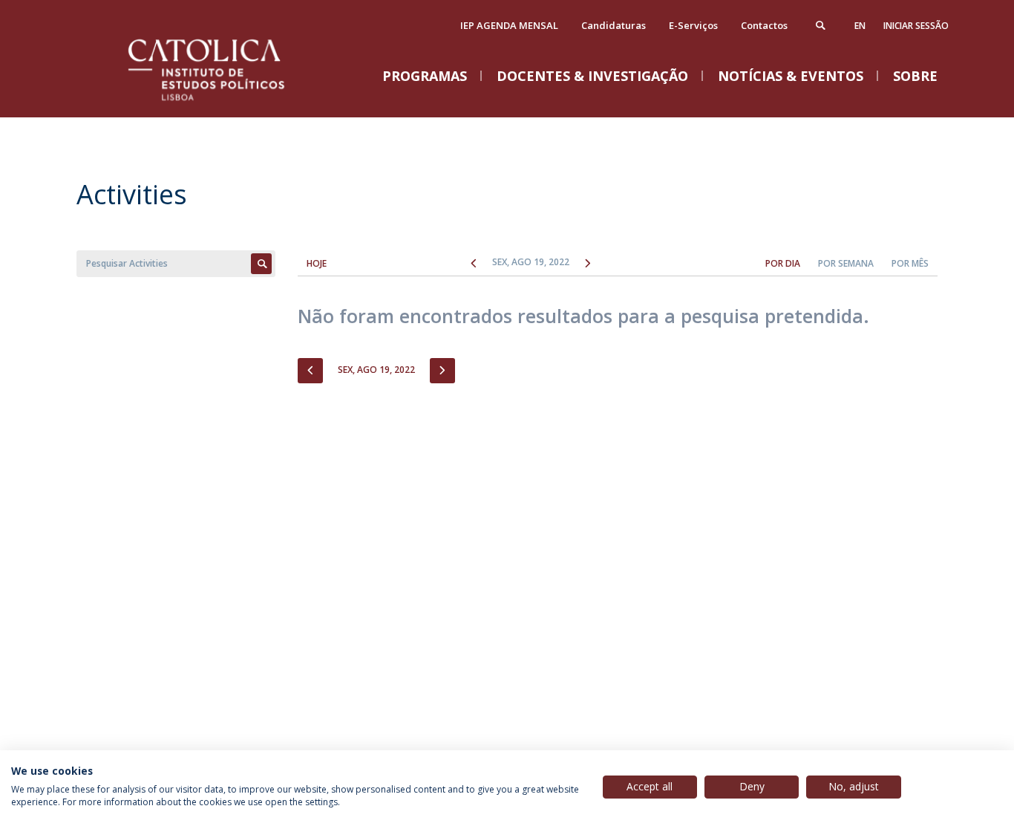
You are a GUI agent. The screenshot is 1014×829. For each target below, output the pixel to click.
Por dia (782, 263)
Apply (261, 263)
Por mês (910, 263)
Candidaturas (613, 25)
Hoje (317, 263)
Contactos (764, 25)
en (860, 25)
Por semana (846, 263)
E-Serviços (693, 25)
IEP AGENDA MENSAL (509, 25)
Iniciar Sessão (916, 25)
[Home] (224, 102)
